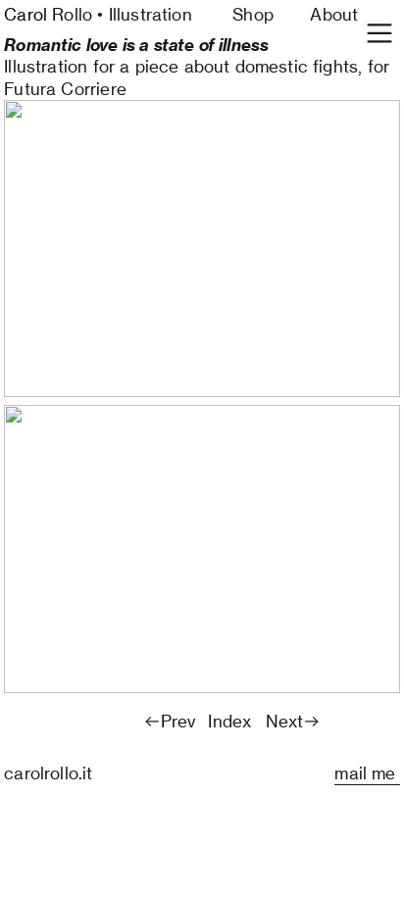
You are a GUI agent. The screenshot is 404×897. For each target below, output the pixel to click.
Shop (253, 14)
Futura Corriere (65, 88)
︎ (379, 34)
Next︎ (294, 721)
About (334, 14)
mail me (366, 773)
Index (229, 721)
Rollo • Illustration (97, 14)
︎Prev (169, 721)
